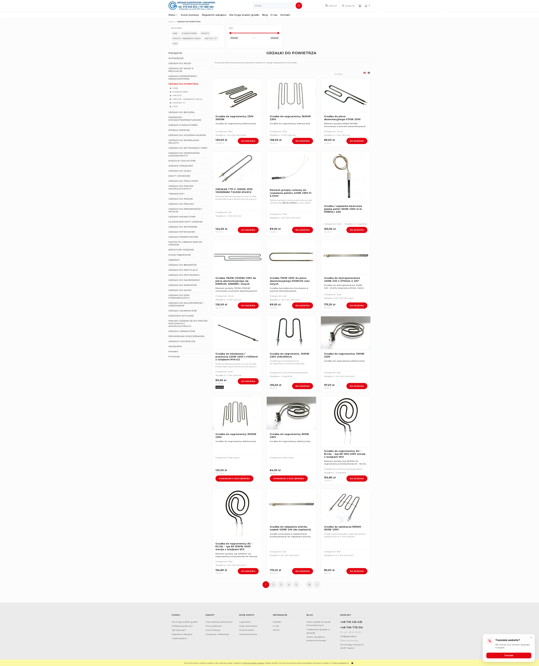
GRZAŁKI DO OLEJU (179, 170)
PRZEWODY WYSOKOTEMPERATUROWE (184, 118)
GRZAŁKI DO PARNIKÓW (182, 285)
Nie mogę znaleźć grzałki (184, 622)
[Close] (531, 638)
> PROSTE (176, 95)
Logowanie (245, 622)
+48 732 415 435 (351, 621)
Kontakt (277, 622)
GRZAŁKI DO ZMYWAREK (182, 226)
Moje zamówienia (248, 626)
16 (309, 584)
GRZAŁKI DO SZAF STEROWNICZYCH (179, 296)
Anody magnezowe (179, 254)
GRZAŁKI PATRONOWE (181, 231)
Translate (508, 655)
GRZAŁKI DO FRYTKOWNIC (184, 275)
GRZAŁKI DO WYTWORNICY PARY (187, 148)
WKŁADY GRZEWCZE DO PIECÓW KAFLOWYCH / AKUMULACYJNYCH (188, 323)
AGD (175, 43)
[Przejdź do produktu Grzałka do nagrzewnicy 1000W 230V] (345, 333)
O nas (276, 626)
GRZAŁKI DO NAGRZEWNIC (184, 280)
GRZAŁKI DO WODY (179, 63)
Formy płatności (213, 626)
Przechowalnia (246, 630)
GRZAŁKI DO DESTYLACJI (183, 270)
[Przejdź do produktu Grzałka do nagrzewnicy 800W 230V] (291, 413)
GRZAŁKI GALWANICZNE (182, 310)
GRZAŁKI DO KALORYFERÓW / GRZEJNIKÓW (185, 304)
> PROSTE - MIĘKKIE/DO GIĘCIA (187, 99)
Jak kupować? (179, 630)
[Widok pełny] (369, 73)
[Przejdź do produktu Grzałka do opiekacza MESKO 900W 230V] (345, 506)
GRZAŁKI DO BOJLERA (181, 112)
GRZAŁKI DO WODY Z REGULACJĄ (181, 69)
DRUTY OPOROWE (179, 176)
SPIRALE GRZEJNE (179, 130)
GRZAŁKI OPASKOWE (180, 165)
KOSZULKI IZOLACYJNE (182, 160)
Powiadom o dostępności (234, 478)
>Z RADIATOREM (180, 92)
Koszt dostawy (212, 630)
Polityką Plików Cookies (253, 663)
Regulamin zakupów (182, 634)
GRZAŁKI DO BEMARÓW (182, 265)
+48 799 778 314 (351, 627)
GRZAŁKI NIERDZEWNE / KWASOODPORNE (182, 77)
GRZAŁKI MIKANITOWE (182, 216)
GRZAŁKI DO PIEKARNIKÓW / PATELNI (185, 210)
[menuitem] (174, 15)
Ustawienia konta (248, 634)
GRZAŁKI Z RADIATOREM (183, 125)
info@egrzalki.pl (348, 636)
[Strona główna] (191, 5)
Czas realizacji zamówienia (218, 622)
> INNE (175, 88)
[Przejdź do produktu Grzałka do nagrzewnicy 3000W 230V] (237, 413)
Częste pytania (179, 638)
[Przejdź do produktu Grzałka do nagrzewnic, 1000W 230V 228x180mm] (291, 333)
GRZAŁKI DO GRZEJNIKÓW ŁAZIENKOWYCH (184, 154)
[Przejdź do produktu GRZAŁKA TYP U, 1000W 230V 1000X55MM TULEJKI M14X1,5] (237, 168)
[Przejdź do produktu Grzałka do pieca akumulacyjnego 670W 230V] (345, 95)
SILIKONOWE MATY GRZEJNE (185, 221)
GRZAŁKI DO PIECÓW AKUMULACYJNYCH (180, 187)
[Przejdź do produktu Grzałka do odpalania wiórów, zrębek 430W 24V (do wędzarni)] (291, 506)
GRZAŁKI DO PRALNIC (181, 204)
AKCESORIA (175, 346)
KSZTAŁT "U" (211, 38)
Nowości (173, 351)
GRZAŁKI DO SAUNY (180, 290)
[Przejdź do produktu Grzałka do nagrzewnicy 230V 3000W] (237, 95)
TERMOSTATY (176, 193)
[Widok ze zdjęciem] (364, 73)
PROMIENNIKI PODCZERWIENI (186, 336)
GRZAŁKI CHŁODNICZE (181, 341)
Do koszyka (248, 141)
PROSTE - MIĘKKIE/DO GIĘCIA (186, 38)
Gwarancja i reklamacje (217, 634)
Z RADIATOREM (189, 33)
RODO (276, 630)
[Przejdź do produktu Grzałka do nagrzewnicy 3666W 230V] (291, 95)
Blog (310, 615)
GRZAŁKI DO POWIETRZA (183, 83)
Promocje (174, 356)
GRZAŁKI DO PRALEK (180, 198)
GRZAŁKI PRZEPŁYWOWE (183, 237)
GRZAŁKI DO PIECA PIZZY (183, 181)
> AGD (175, 106)
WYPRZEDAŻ (176, 58)
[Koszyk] (359, 6)
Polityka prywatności (182, 626)
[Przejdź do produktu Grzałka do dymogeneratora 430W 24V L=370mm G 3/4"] (345, 257)
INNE (175, 33)
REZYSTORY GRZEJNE (181, 249)
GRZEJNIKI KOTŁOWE (181, 315)
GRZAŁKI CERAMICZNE (181, 331)
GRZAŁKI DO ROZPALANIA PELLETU (183, 141)
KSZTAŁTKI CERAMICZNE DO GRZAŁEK (185, 243)
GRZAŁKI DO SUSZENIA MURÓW (187, 135)
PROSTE (205, 33)
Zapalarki (174, 259)
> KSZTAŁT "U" (179, 103)
